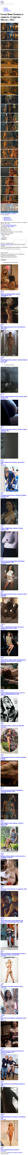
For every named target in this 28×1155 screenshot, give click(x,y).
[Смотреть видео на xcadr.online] (9, 212)
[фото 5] (9, 67)
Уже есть (4, 237)
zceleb (2, 1)
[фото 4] (9, 58)
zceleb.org (9, 1152)
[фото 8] (9, 94)
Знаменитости (7, 10)
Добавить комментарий (7, 244)
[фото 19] (9, 194)
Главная (6, 8)
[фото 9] (9, 103)
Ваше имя (3, 248)
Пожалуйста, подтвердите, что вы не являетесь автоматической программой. (13, 255)
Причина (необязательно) (7, 243)
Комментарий (4, 252)
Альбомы (6, 9)
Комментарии (16, 244)
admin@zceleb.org (18, 1152)
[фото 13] (9, 139)
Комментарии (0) (8, 220)
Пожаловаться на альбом (7, 233)
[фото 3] (9, 49)
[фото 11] (9, 121)
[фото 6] (9, 76)
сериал (5, 225)
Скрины (11, 225)
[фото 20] (9, 203)
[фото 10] (9, 112)
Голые (15, 225)
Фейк (3, 236)
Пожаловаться (7, 218)
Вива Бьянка (11, 226)
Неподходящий (6, 234)
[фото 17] (9, 175)
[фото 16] (9, 166)
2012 (8, 225)
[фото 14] (9, 148)
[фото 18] (9, 185)
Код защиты (14, 256)
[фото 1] (9, 31)
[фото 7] (9, 85)
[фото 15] (9, 157)
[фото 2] (9, 40)
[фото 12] (9, 130)
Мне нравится (4, 213)
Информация (7, 217)
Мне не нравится (12, 213)
